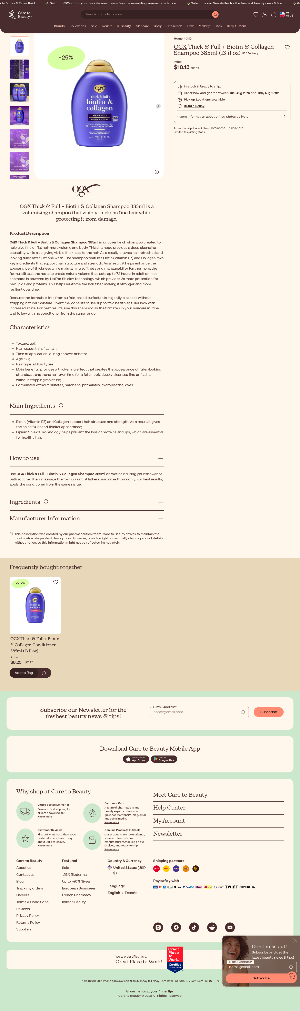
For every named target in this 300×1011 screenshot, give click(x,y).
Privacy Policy (27, 915)
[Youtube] (230, 927)
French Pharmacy (76, 895)
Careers (22, 895)
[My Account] (265, 14)
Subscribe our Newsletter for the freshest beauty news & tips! (237, 3)
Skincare (142, 26)
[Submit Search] (215, 14)
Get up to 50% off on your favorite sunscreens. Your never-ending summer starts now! (113, 3)
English (114, 892)
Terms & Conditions (32, 902)
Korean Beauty (74, 902)
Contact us (25, 874)
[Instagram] (158, 927)
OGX (180, 47)
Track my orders (29, 888)
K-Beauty (124, 26)
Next (158, 106)
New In (107, 26)
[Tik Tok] (194, 927)
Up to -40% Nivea (76, 881)
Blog (20, 881)
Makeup (204, 26)
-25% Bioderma (74, 874)
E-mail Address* (165, 707)
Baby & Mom (236, 26)
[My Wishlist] (256, 14)
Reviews (23, 909)
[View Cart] (274, 14)
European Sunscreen (79, 888)
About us (23, 867)
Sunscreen (174, 26)
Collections (78, 26)
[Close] (295, 940)
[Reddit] (212, 927)
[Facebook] (176, 927)
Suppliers (24, 929)
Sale (94, 26)
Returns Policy (28, 922)
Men (218, 26)
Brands (59, 26)
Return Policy (194, 106)
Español (131, 892)
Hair (190, 26)
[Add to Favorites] (287, 47)
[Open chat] (292, 976)
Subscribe (268, 712)
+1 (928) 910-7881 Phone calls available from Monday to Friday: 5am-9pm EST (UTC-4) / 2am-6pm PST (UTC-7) (150, 981)
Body (157, 26)
